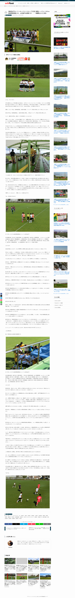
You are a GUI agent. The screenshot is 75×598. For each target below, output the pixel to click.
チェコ (11, 515)
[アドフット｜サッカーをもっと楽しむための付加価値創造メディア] (9, 3)
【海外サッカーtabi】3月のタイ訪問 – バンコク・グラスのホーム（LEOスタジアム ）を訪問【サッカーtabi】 (62, 290)
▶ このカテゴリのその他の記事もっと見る (61, 204)
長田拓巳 (17, 518)
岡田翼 (44, 515)
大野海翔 (32, 515)
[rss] (68, 0)
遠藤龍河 (13, 518)
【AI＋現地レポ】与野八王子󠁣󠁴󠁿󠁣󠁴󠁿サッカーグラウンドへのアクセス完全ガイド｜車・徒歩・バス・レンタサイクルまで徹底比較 (62, 240)
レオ (19, 515)
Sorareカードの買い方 (59, 305)
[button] (8, 524)
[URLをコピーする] (47, 524)
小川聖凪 (36, 515)
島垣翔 (47, 515)
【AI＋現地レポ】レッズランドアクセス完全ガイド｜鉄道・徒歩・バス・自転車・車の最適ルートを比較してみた (62, 256)
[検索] (69, 0)
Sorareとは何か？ (58, 300)
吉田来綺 (29, 515)
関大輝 (20, 518)
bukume (10, 547)
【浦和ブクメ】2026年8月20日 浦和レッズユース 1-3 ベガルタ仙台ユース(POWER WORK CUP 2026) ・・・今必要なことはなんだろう (62, 131)
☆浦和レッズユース (9, 514)
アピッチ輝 (7, 515)
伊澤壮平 (22, 515)
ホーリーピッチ (15, 515)
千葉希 (26, 515)
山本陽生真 (40, 515)
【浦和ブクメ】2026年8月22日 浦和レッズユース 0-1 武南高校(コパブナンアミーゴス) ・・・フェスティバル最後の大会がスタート (62, 63)
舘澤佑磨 (6, 518)
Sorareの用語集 (57, 307)
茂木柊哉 (10, 518)
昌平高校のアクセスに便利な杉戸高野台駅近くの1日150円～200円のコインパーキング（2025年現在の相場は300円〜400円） (62, 224)
